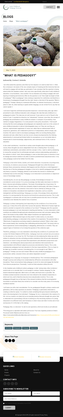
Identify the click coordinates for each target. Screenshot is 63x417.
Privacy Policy (44, 415)
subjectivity (34, 328)
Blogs (11, 21)
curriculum (9, 328)
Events (7, 372)
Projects (7, 375)
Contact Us (36, 372)
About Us (36, 370)
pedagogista (17, 328)
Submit (8, 408)
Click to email (8, 1)
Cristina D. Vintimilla (19, 80)
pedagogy (25, 328)
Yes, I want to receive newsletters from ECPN (18, 403)
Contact (49, 7)
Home (5, 21)
